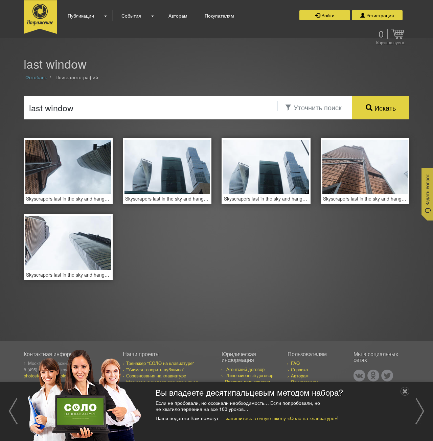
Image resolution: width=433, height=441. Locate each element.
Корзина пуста (390, 43)
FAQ (295, 363)
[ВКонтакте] (359, 375)
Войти (327, 15)
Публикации (81, 15)
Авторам (177, 15)
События (131, 15)
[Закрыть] (405, 391)
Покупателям (219, 15)
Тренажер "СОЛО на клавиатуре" (160, 363)
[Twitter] (387, 375)
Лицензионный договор (249, 375)
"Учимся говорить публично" (155, 369)
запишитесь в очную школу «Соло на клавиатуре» (281, 418)
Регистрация (379, 15)
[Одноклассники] (373, 375)
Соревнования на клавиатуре (156, 375)
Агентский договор (245, 369)
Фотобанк (36, 77)
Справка (299, 369)
